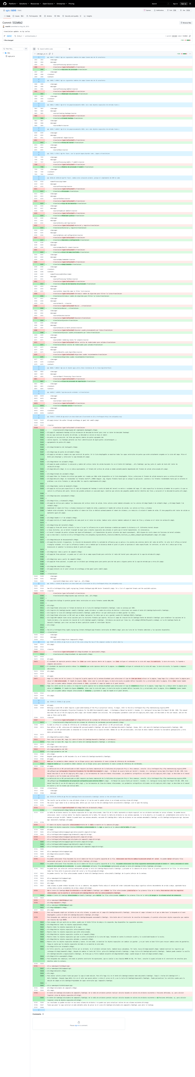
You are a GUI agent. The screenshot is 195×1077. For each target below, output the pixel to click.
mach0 (7, 26)
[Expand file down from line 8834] (39, 391)
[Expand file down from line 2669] (39, 79)
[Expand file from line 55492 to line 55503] (39, 583)
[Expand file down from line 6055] (39, 152)
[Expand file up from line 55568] (39, 703)
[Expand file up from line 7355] (39, 155)
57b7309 (174, 36)
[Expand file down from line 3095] (39, 103)
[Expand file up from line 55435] (39, 418)
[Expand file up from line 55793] (39, 798)
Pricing (71, 4)
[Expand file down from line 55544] (39, 700)
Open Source (48, 4)
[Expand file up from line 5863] (39, 106)
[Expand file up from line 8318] (39, 179)
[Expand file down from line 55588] (39, 795)
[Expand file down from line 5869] (39, 128)
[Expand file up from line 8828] (39, 369)
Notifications (160, 10)
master (9, 36)
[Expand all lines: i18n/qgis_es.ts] (52, 53)
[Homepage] (4, 3)
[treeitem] (15, 54)
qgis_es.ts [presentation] (11, 56)
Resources (35, 4)
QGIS (13, 10)
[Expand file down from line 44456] (39, 415)
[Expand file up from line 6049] (39, 130)
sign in (77, 1025)
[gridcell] (112, 57)
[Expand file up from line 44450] (39, 393)
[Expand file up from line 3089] (39, 81)
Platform (12, 4)
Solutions (23, 4)
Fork (173, 10)
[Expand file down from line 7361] (39, 177)
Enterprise (61, 4)
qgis (8, 10)
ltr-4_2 (19, 36)
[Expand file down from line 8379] (39, 367)
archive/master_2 (31, 36)
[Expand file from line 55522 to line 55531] (39, 642)
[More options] (190, 53)
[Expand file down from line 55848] (39, 1010)
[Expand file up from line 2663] (39, 57)
